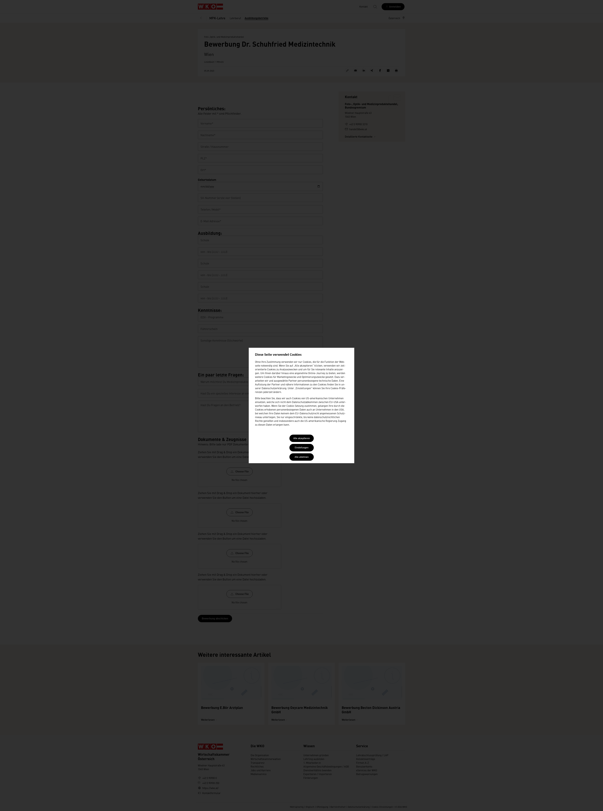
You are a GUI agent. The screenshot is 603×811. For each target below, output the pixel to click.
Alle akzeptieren (301, 438)
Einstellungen (301, 448)
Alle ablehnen (302, 457)
